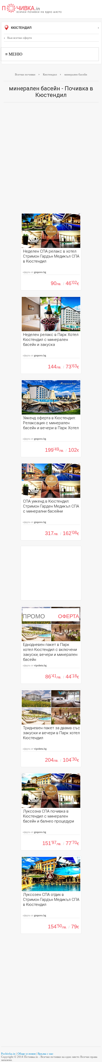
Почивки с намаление (32, 8)
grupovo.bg (40, 272)
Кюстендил (20, 28)
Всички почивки (25, 74)
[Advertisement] (51, 159)
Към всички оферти (19, 37)
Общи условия (27, 1053)
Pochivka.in (8, 1053)
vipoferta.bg (40, 665)
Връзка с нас (45, 1053)
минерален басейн (75, 74)
